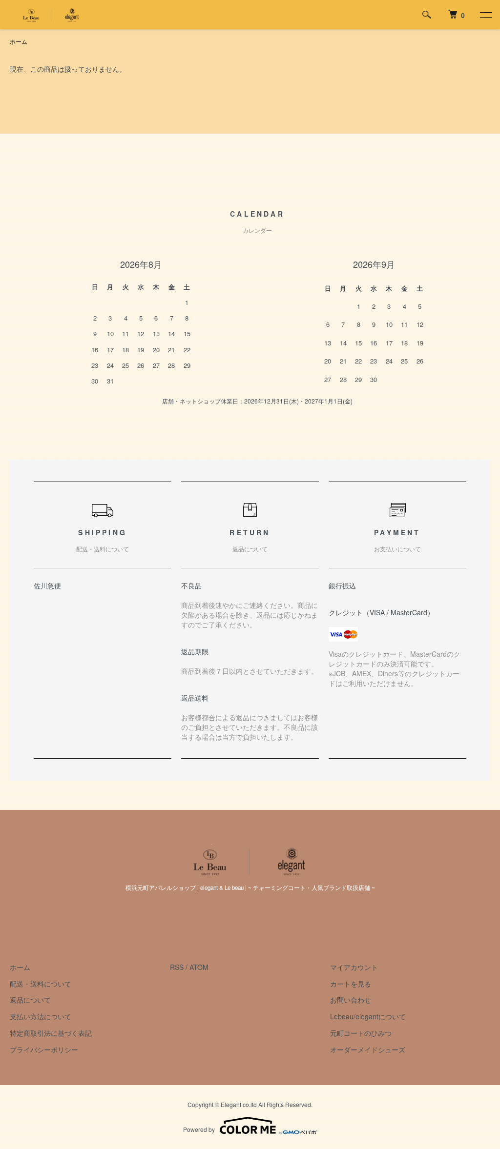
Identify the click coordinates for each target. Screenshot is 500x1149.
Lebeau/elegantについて (368, 1016)
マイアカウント (354, 967)
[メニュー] (485, 14)
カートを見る (350, 983)
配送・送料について (40, 983)
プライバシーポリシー (44, 1049)
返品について (30, 1000)
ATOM (198, 967)
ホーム (18, 41)
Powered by (199, 1129)
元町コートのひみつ (361, 1033)
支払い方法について (40, 1016)
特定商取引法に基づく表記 (51, 1033)
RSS (177, 967)
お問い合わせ (350, 1000)
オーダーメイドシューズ (367, 1049)
